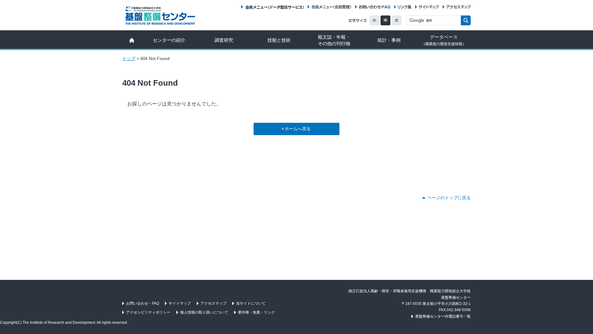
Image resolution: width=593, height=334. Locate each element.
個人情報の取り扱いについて (204, 312)
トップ (128, 58)
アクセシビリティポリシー (148, 312)
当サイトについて (251, 303)
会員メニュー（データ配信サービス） (274, 7)
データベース (444, 40)
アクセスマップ (458, 7)
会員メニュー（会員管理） (331, 7)
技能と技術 (279, 40)
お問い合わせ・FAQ (374, 7)
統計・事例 (389, 40)
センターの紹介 (169, 40)
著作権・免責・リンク (256, 312)
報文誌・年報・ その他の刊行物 (334, 40)
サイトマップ (429, 7)
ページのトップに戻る (449, 197)
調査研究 (224, 40)
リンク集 (404, 7)
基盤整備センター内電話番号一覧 (443, 316)
